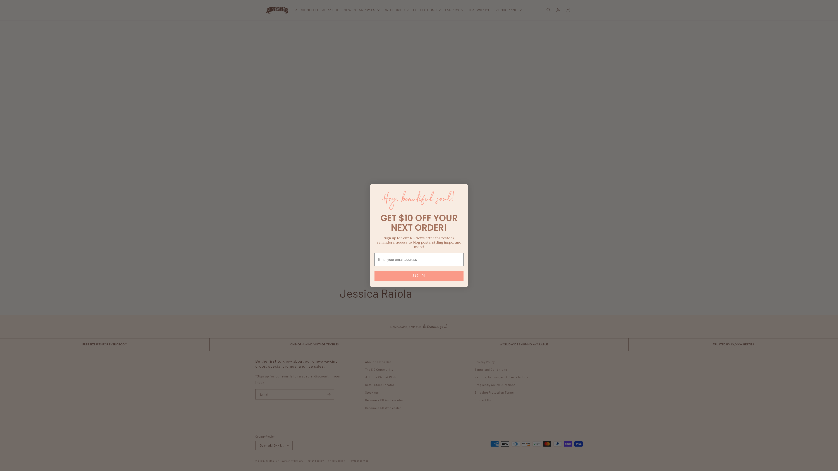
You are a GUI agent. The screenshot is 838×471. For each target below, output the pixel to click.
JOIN (419, 275)
